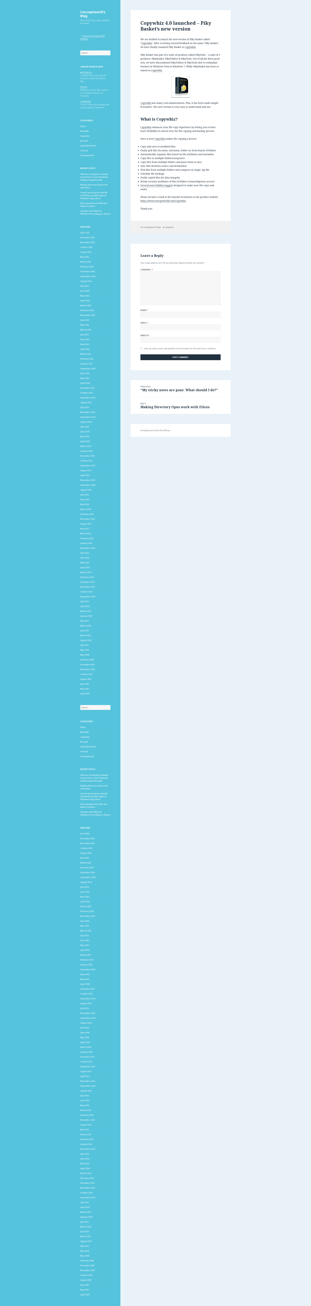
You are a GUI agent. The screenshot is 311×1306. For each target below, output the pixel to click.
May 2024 (84, 295)
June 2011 (84, 630)
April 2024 (85, 300)
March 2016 (85, 509)
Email (144, 322)
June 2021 (84, 339)
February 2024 (87, 310)
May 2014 (84, 562)
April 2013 (85, 606)
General (84, 150)
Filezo (83, 126)
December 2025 (87, 237)
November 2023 (87, 315)
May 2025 (84, 257)
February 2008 (87, 659)
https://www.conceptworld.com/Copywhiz (163, 200)
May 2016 (84, 504)
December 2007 (87, 664)
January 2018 (86, 451)
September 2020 (87, 368)
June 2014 (84, 557)
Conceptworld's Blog (92, 14)
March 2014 (85, 572)
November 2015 (87, 519)
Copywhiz (84, 136)
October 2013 (86, 591)
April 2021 (85, 349)
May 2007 (84, 688)
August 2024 (86, 281)
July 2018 (84, 426)
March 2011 (85, 635)
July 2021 (84, 334)
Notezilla (84, 131)
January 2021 (86, 363)
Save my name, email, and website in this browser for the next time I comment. (180, 348)
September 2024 (87, 276)
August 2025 (86, 252)
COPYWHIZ (85, 101)
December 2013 (87, 582)
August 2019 (86, 402)
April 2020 (85, 383)
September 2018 (87, 417)
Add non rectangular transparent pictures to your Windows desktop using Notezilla (94, 177)
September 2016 (87, 485)
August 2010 (86, 640)
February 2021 (87, 358)
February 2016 (87, 514)
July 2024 (84, 286)
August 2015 (86, 523)
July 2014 (84, 553)
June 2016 (84, 499)
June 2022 (84, 320)
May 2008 (84, 654)
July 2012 (84, 621)
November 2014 (87, 548)
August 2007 (86, 679)
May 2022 (84, 325)
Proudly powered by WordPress (155, 430)
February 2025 (87, 266)
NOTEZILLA (85, 72)
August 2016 (86, 490)
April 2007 (85, 693)
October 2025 (86, 247)
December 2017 (87, 456)
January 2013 (86, 616)
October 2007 (86, 674)
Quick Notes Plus (88, 145)
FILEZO (83, 87)
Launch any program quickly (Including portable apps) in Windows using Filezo (93, 195)
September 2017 (87, 465)
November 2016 (87, 480)
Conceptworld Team (152, 227)
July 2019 (84, 407)
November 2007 (87, 669)
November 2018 (87, 412)
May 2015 (84, 528)
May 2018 (84, 436)
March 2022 (85, 329)
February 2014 (87, 577)
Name (144, 310)
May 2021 (84, 344)
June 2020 (84, 373)
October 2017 (86, 460)
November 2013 (87, 587)
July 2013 (84, 601)
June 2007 (84, 684)
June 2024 (84, 291)
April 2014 (85, 567)
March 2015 (85, 533)
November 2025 (87, 242)
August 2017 (86, 470)
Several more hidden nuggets (156, 185)
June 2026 (84, 232)
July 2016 (84, 494)
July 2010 (84, 645)
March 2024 (85, 305)
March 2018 (85, 446)
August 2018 (86, 422)
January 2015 (86, 543)
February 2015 (87, 538)
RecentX (84, 141)
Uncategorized (87, 155)
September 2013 (87, 596)
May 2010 (84, 650)
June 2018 (84, 431)
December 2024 (87, 271)
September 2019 (87, 397)
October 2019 (86, 392)
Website (144, 335)
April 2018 (85, 441)
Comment (146, 269)
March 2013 (85, 611)
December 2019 (87, 388)
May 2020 (84, 378)
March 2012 (85, 625)
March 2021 (85, 354)
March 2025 (85, 261)
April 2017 (85, 475)
